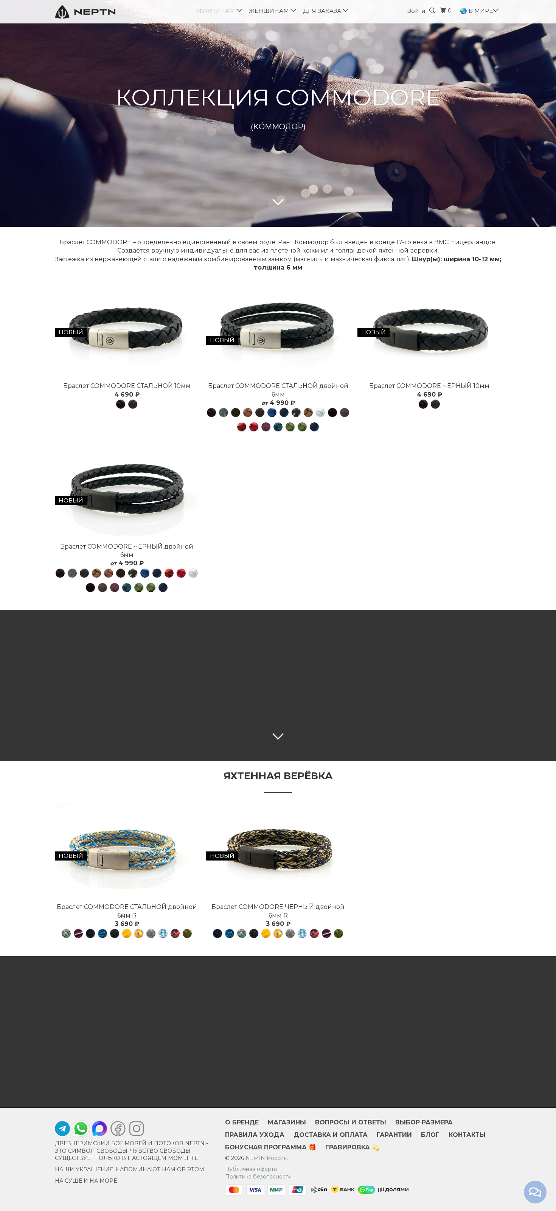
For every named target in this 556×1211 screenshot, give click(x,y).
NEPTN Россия (266, 1158)
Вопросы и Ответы (350, 1122)
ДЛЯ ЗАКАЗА (323, 10)
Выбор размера (424, 1122)
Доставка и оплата (331, 1134)
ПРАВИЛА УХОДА (254, 1134)
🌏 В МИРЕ (477, 10)
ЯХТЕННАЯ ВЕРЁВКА (278, 776)
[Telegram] (62, 1130)
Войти (416, 10)
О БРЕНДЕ (242, 1122)
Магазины (287, 1122)
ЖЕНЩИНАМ (270, 10)
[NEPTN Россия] (93, 12)
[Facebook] (118, 1130)
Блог (430, 1134)
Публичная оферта (251, 1169)
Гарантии (394, 1134)
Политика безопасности (258, 1176)
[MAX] (99, 1130)
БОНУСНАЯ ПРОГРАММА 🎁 (270, 1147)
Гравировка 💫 (352, 1147)
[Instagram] (134, 1130)
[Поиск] (433, 10)
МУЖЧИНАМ (217, 10)
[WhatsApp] (80, 1128)
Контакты (467, 1134)
